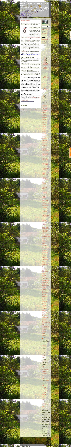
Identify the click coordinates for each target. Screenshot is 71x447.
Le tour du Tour (44, 307)
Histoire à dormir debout (45, 240)
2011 (43, 96)
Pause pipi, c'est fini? (44, 241)
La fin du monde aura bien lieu (46, 322)
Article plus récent (24, 109)
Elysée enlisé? (44, 136)
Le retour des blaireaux (45, 300)
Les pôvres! (43, 233)
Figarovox (43, 397)
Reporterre (43, 357)
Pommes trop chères (44, 235)
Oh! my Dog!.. (44, 333)
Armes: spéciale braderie (45, 282)
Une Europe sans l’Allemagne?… (45, 89)
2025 (43, 43)
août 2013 (45, 59)
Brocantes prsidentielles (45, 227)
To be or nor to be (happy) (45, 234)
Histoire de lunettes (44, 308)
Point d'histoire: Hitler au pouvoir (25, 20)
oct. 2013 (45, 57)
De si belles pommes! (45, 257)
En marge (43, 173)
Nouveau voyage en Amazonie (45, 64)
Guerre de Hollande (44, 320)
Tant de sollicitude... (44, 120)
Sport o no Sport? (44, 270)
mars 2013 (45, 92)
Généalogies (43, 310)
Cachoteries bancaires (45, 271)
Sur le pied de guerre (44, 105)
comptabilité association (45, 39)
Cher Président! (44, 268)
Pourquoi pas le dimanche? (45, 278)
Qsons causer (44, 403)
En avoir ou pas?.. (44, 178)
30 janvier (29, 40)
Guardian (45, 387)
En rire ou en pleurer (44, 293)
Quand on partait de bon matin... (46, 247)
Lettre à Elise (43, 277)
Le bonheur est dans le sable (45, 249)
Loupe (70, 156)
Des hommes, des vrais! (45, 29)
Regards (43, 356)
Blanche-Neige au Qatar (45, 252)
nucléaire (47, 380)
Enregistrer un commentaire (25, 106)
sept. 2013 (45, 58)
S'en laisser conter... (45, 63)
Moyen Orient (46, 398)
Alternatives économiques (45, 369)
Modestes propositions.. (45, 330)
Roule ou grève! (44, 109)
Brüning (39, 33)
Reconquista (43, 124)
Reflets (43, 366)
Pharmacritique (44, 394)
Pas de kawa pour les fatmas (45, 248)
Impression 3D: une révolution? (45, 67)
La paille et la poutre (44, 144)
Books (43, 385)
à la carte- (45, 389)
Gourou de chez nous (44, 269)
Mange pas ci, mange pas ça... (46, 264)
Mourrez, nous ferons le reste (45, 312)
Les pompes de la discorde (45, 285)
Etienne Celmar (45, 338)
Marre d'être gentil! (44, 296)
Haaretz (43, 378)
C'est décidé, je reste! (44, 290)
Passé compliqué (44, 138)
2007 (43, 100)
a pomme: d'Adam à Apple (46, 327)
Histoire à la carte (44, 370)
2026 (43, 42)
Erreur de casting (44, 250)
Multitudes (43, 363)
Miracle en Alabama (44, 152)
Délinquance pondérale (45, 107)
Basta (43, 376)
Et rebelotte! (43, 167)
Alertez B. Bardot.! (45, 207)
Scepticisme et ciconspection (45, 280)
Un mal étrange (44, 279)
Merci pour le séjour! (44, 245)
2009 (43, 98)
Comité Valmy (44, 360)
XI (44, 367)
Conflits (43, 399)
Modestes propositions (45, 113)
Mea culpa (43, 238)
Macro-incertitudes (44, 115)
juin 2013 (45, 61)
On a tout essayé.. (44, 315)
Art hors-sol (43, 243)
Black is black (44, 114)
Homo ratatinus (44, 116)
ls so (43, 140)
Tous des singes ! (44, 294)
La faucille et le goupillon (45, 292)
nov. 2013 (45, 56)
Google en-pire (44, 287)
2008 (43, 99)
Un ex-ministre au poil (44, 289)
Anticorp (43, 396)
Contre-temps (44, 371)
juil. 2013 (45, 60)
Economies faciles (44, 210)
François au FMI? (44, 286)
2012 (43, 95)
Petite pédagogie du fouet (45, 242)
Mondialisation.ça (44, 373)
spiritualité (47, 390)
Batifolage (43, 129)
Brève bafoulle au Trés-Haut (45, 262)
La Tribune (43, 349)
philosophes (44, 392)
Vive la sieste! (44, 305)
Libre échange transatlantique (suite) (46, 68)
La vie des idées (44, 347)
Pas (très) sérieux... (44, 314)
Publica (44, 353)
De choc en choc (44, 313)
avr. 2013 (45, 91)
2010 (43, 97)
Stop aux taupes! (44, 303)
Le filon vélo (43, 299)
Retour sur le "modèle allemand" (46, 77)
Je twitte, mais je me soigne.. (45, 321)
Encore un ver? (44, 298)
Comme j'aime (44, 121)
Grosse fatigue (44, 263)
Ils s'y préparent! (44, 275)
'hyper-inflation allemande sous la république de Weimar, (33, 37)
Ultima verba (43, 273)
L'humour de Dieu (44, 328)
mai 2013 (45, 62)
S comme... (43, 254)
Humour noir (43, 334)
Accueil (30, 109)
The (43, 346)
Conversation (45, 346)
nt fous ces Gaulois (46, 140)
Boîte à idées (44, 345)
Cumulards (43, 223)
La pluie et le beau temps (45, 317)
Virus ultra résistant (44, 108)
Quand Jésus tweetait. (45, 301)
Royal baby (43, 306)
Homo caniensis (44, 329)
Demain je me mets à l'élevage (46, 236)
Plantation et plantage (45, 154)
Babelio (43, 391)
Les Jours (43, 361)
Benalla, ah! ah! (44, 130)
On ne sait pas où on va (45, 110)
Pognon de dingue (44, 145)
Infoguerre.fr (43, 355)
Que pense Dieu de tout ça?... (45, 326)
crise (22, 37)
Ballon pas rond (44, 284)
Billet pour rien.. (44, 331)
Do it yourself (43, 276)
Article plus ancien (37, 109)
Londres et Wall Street (33, 97)
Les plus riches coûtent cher (45, 272)
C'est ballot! (43, 229)
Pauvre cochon (44, 149)
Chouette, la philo (44, 283)
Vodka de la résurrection (45, 259)
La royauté (43, 106)
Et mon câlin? (44, 255)
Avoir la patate (44, 291)
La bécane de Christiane (45, 256)
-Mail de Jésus (44, 319)
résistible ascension (24, 51)
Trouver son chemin (44, 191)
